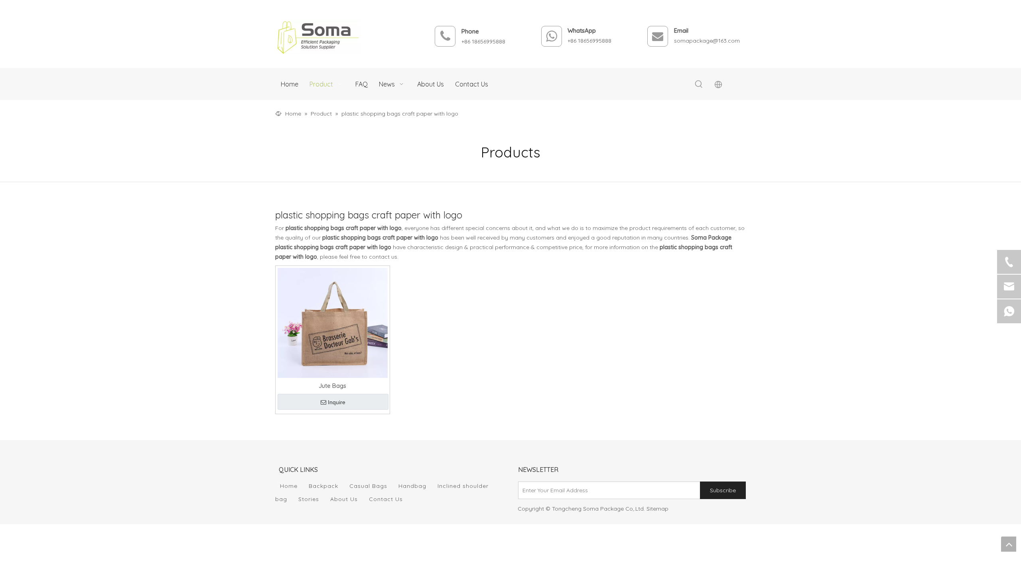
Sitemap (657, 508)
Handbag (412, 485)
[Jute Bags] (333, 322)
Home (289, 485)
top (1008, 544)
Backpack (323, 485)
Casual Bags (368, 485)
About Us (344, 499)
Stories (308, 499)
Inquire (336, 402)
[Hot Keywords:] (699, 84)
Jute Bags (332, 385)
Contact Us (386, 499)
